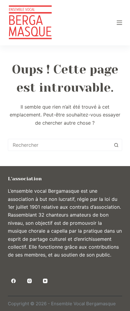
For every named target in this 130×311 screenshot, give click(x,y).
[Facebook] (13, 281)
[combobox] (59, 145)
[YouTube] (45, 281)
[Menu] (119, 22)
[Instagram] (29, 281)
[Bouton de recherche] (116, 145)
